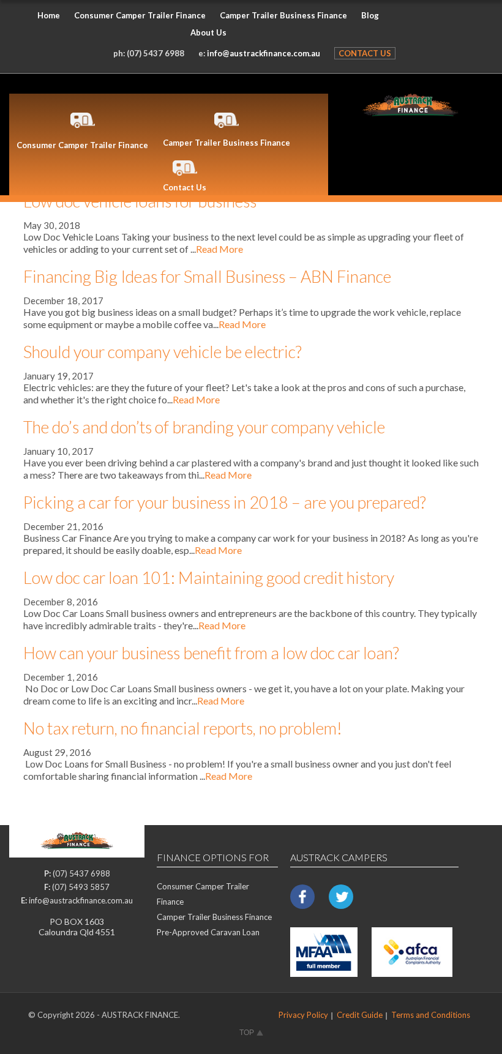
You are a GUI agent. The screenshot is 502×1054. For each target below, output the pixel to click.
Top (246, 1032)
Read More (219, 249)
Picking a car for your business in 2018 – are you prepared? (224, 502)
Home (48, 15)
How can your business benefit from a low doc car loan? (211, 653)
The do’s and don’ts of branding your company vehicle (204, 427)
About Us (208, 32)
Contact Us (365, 53)
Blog (370, 15)
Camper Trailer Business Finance (283, 15)
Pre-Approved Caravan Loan (208, 932)
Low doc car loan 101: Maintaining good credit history (208, 577)
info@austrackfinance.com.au (263, 53)
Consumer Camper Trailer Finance (140, 15)
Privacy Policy (303, 1015)
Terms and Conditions (430, 1015)
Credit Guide (360, 1015)
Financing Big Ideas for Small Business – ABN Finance (207, 276)
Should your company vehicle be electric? (162, 352)
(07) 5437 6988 (155, 53)
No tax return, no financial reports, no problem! (182, 728)
